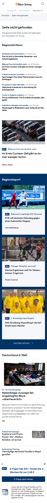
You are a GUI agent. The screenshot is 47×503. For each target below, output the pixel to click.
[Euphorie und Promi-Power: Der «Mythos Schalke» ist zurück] (38, 434)
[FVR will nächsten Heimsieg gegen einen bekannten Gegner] (23, 197)
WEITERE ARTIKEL (21, 343)
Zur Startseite (8, 36)
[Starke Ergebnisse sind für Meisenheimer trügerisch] (23, 249)
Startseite (5, 15)
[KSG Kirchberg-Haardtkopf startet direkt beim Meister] (23, 301)
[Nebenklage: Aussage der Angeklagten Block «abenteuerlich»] (24, 374)
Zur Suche (20, 36)
